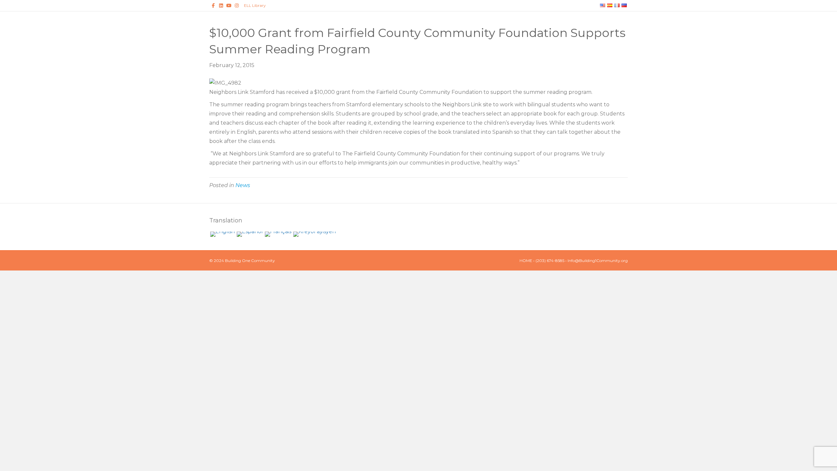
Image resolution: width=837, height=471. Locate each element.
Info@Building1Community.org (598, 260)
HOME (526, 260)
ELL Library (255, 5)
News (242, 185)
